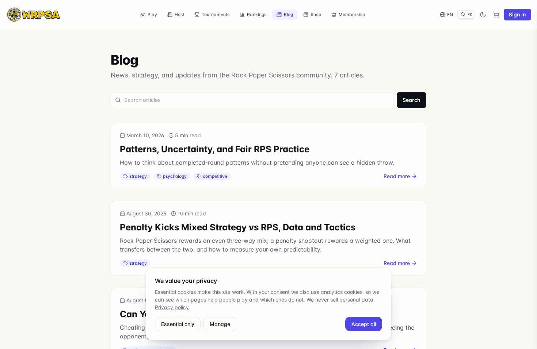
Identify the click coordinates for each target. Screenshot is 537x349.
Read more (397, 176)
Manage (220, 324)
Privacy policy (172, 307)
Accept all (363, 324)
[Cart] (496, 14)
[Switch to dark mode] (482, 14)
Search (411, 100)
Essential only (177, 324)
